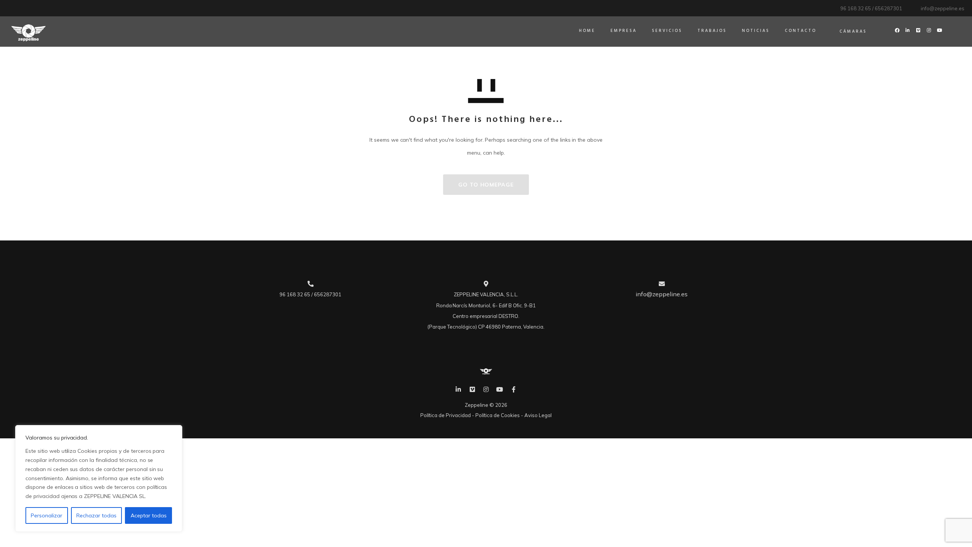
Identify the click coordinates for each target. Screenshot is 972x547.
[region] (98, 478)
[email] (513, 389)
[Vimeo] (471, 389)
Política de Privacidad (445, 415)
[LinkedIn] (458, 389)
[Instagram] (486, 389)
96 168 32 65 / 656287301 (871, 8)
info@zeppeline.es (942, 8)
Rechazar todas (96, 515)
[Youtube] (499, 389)
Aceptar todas (149, 515)
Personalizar (46, 515)
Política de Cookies (497, 415)
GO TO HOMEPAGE (486, 184)
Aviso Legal (538, 415)
